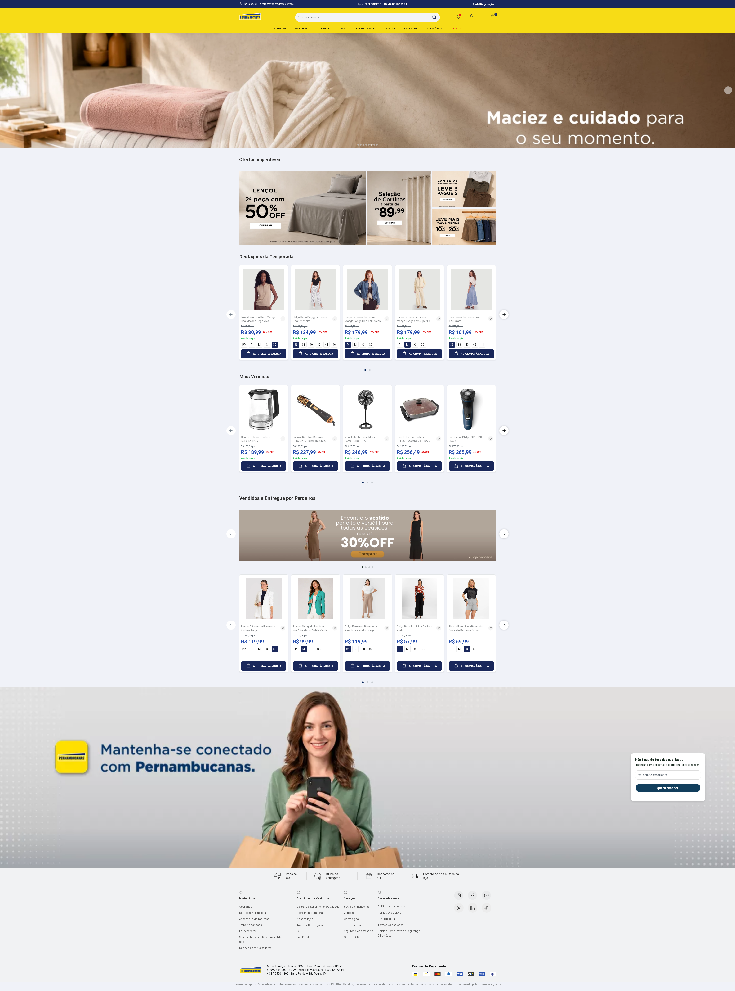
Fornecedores (248, 931)
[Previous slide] (7, 90)
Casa (342, 28)
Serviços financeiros (357, 906)
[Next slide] (728, 90)
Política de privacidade (391, 906)
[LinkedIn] (472, 908)
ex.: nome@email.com (652, 774)
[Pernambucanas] (250, 16)
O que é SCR (351, 937)
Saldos (456, 28)
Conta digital (351, 919)
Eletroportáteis (366, 28)
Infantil (324, 28)
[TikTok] (486, 908)
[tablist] (367, 368)
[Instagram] (458, 895)
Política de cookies (389, 912)
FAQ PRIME (303, 937)
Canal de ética (386, 918)
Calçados (410, 28)
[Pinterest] (459, 908)
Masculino (302, 28)
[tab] (358, 145)
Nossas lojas (305, 919)
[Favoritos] (482, 16)
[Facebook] (472, 895)
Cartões (349, 912)
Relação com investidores (255, 947)
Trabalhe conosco (250, 924)
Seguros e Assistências (358, 931)
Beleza (390, 28)
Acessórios (434, 28)
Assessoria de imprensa (254, 919)
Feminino (280, 28)
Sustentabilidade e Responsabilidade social (261, 939)
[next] (504, 314)
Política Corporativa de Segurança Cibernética (399, 933)
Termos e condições (390, 924)
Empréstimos (352, 925)
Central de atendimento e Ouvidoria (318, 906)
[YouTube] (486, 895)
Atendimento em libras (310, 912)
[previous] (231, 314)
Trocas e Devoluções (310, 925)
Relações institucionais (253, 912)
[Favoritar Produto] (282, 318)
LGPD (300, 931)
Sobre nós (245, 906)
